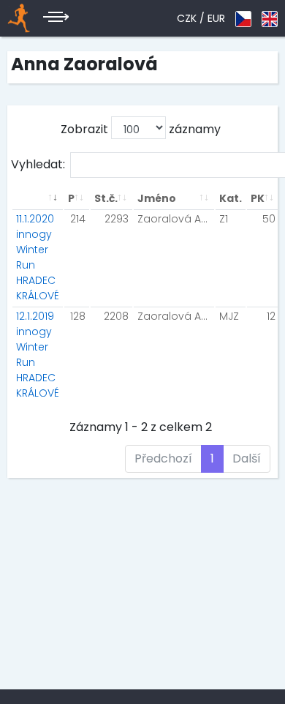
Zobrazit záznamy (141, 129)
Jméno (156, 198)
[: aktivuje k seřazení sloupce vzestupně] (37, 199)
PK (258, 198)
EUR (216, 18)
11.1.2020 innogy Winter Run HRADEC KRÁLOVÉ (37, 257)
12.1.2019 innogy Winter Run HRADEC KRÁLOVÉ (37, 354)
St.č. (106, 198)
